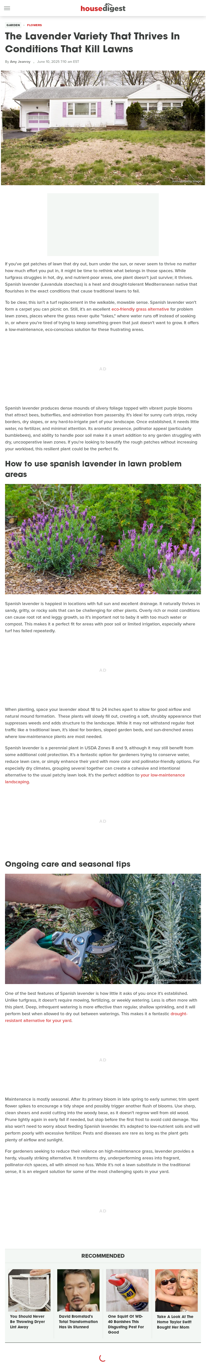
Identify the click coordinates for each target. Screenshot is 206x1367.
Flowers (34, 25)
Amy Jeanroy (20, 61)
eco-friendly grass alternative (140, 309)
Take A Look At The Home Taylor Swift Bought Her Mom (175, 1322)
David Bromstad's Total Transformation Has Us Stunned (78, 1322)
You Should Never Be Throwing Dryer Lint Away (27, 1322)
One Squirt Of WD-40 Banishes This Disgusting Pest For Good (126, 1325)
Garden (13, 25)
